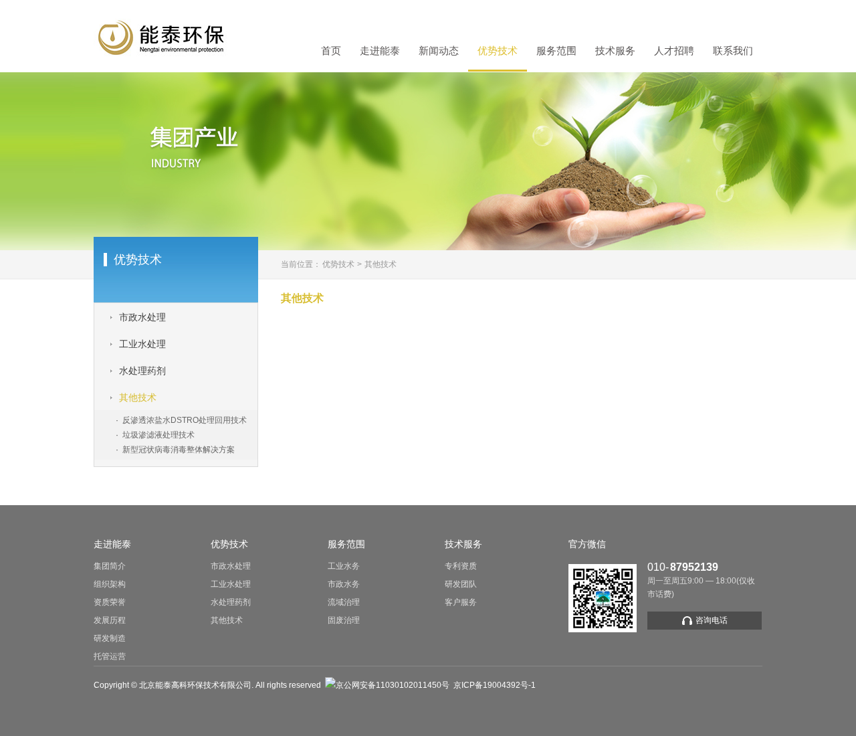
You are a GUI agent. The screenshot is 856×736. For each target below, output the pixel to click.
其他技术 (380, 264)
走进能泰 (380, 50)
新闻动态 (439, 50)
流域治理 (344, 602)
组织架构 (110, 584)
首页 (331, 50)
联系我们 (733, 50)
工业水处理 (231, 584)
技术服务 (615, 50)
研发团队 (461, 584)
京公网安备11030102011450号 (392, 685)
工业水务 (344, 566)
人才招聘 (674, 50)
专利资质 (461, 566)
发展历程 (110, 620)
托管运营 (110, 656)
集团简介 (110, 566)
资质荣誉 (110, 602)
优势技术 (497, 50)
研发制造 (110, 638)
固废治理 (344, 620)
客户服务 (461, 602)
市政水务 (344, 584)
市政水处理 (231, 566)
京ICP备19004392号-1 (494, 685)
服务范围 (556, 50)
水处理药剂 (231, 602)
